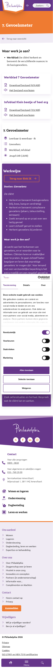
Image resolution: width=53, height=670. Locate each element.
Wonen (9, 535)
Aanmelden (11, 608)
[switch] (46, 341)
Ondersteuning (16, 498)
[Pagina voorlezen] (27, 5)
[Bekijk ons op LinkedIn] (30, 440)
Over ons (7, 557)
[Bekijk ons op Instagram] (37, 440)
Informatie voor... (14, 581)
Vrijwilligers (9, 617)
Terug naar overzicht (16, 38)
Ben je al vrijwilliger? (15, 626)
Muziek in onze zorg (15, 570)
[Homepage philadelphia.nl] (26, 427)
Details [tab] (26, 285)
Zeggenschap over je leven (19, 566)
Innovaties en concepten (17, 573)
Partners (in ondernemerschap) (21, 577)
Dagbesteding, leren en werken (21, 546)
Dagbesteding (16, 505)
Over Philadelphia (14, 562)
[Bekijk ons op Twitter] (15, 440)
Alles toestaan (26, 370)
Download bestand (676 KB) (24, 85)
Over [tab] (43, 285)
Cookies (6, 650)
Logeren (10, 538)
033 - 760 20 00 (14, 472)
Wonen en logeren (18, 491)
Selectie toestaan (26, 379)
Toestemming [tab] (9, 285)
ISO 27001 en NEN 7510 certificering (20, 654)
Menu (26, 664)
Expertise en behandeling (18, 550)
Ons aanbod (9, 529)
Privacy (9, 601)
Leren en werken (17, 512)
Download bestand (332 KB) (24, 109)
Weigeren (26, 388)
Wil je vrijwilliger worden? (18, 622)
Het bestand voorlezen (21, 90)
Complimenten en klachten (19, 585)
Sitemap (6, 646)
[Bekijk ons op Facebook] (22, 440)
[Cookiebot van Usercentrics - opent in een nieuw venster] (38, 277)
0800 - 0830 (13, 462)
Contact (6, 592)
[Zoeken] (47, 5)
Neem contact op (14, 597)
